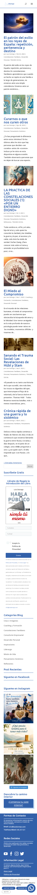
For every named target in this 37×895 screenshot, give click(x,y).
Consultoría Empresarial (13, 635)
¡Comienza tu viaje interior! (18, 803)
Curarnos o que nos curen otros (16, 120)
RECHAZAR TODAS (23, 888)
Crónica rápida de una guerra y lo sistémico (17, 414)
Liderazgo (8, 649)
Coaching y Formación (13, 625)
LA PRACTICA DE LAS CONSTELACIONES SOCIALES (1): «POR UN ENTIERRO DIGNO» (18, 200)
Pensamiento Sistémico (17, 131)
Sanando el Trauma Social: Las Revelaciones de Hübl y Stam (18, 360)
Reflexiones (7, 222)
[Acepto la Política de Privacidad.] (8, 546)
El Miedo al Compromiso (13, 292)
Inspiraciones (9, 644)
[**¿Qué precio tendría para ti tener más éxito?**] (18, 739)
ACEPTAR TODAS (8, 888)
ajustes (18, 884)
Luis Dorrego (10, 54)
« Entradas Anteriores (13, 463)
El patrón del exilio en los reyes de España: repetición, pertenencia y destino (18, 44)
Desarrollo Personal (10, 303)
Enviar (18, 555)
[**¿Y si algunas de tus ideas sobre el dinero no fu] (18, 769)
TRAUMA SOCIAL (15, 60)
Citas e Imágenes (11, 621)
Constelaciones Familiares (12, 57)
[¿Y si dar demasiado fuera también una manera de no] (18, 708)
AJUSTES (6, 892)
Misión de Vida (10, 654)
